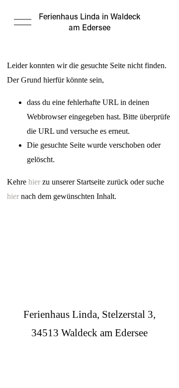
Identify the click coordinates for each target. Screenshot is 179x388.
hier (34, 182)
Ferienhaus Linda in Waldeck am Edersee (89, 21)
